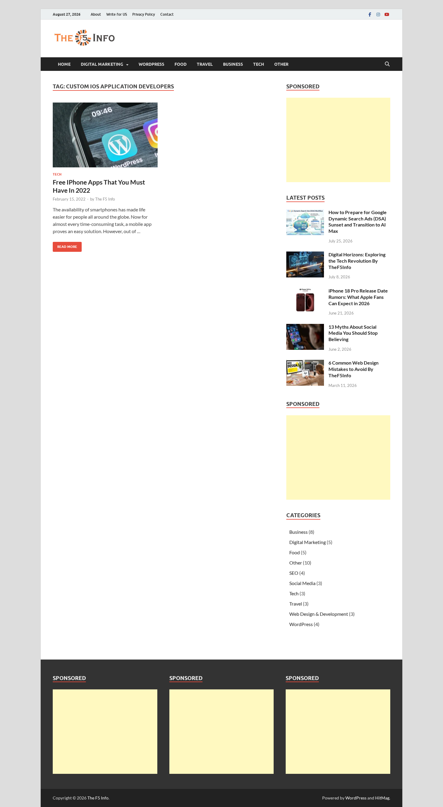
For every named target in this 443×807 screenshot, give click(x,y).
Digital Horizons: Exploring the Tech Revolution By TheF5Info (356, 261)
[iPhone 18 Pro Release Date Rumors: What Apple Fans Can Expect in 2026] (305, 291)
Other (281, 64)
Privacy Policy (143, 14)
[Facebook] (369, 14)
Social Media (302, 583)
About (96, 14)
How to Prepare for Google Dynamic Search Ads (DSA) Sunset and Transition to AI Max (357, 221)
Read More (65, 245)
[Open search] (387, 64)
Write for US (116, 14)
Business (233, 64)
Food (180, 64)
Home (64, 64)
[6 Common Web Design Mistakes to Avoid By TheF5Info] (305, 363)
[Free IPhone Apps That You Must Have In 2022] (105, 135)
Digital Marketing (102, 64)
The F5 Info (105, 199)
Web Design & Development (318, 614)
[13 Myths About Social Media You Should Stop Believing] (305, 327)
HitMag (382, 797)
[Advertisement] (338, 140)
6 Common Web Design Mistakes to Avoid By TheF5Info (353, 369)
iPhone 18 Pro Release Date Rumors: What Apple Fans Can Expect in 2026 (358, 297)
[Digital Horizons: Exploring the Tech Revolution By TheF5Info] (305, 255)
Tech (258, 64)
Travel (205, 64)
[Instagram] (378, 14)
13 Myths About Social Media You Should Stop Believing (353, 333)
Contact (167, 14)
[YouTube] (386, 14)
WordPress (151, 64)
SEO (293, 573)
